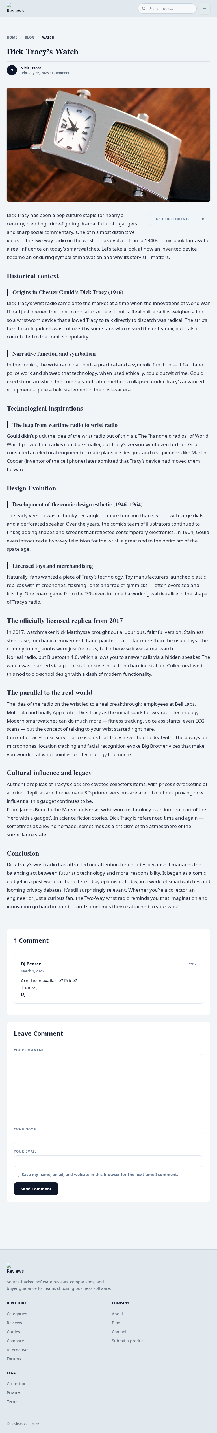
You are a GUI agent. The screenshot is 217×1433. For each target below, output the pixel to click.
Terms (12, 1401)
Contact (119, 1331)
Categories (17, 1313)
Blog (29, 37)
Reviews (14, 1322)
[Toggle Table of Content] (202, 219)
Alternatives (18, 1349)
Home (12, 37)
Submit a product (128, 1340)
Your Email (25, 1151)
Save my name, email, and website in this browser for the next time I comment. (100, 1174)
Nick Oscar (30, 67)
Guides (13, 1331)
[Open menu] (204, 8)
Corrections (18, 1383)
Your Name (25, 1129)
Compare (15, 1340)
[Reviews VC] (15, 8)
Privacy (13, 1392)
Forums (14, 1358)
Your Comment (29, 1050)
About (117, 1313)
